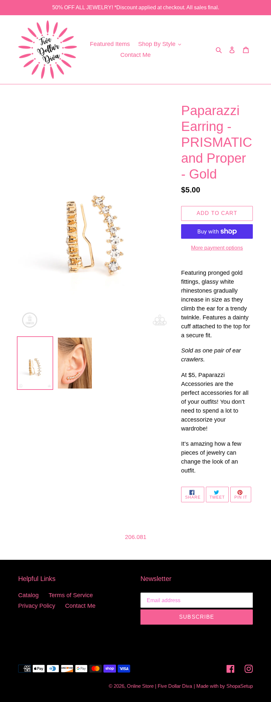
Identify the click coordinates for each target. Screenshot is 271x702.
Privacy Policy (36, 605)
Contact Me (80, 605)
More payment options (217, 248)
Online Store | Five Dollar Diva (159, 686)
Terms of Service (71, 595)
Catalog (28, 595)
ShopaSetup (239, 686)
